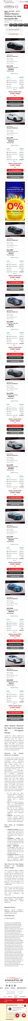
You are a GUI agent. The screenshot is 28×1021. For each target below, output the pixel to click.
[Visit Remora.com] (20, 1000)
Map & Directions (21, 988)
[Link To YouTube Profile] (12, 985)
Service (7, 988)
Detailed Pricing (14, 73)
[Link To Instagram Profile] (15, 985)
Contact (13, 988)
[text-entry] (17, 1015)
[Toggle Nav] (26, 7)
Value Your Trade (15, 105)
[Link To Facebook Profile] (7, 985)
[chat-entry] (24, 1015)
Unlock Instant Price (16, 98)
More (14, 89)
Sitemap (10, 996)
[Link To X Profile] (9, 985)
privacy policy (9, 1019)
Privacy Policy (16, 996)
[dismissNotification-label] (25, 1006)
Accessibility (22, 996)
